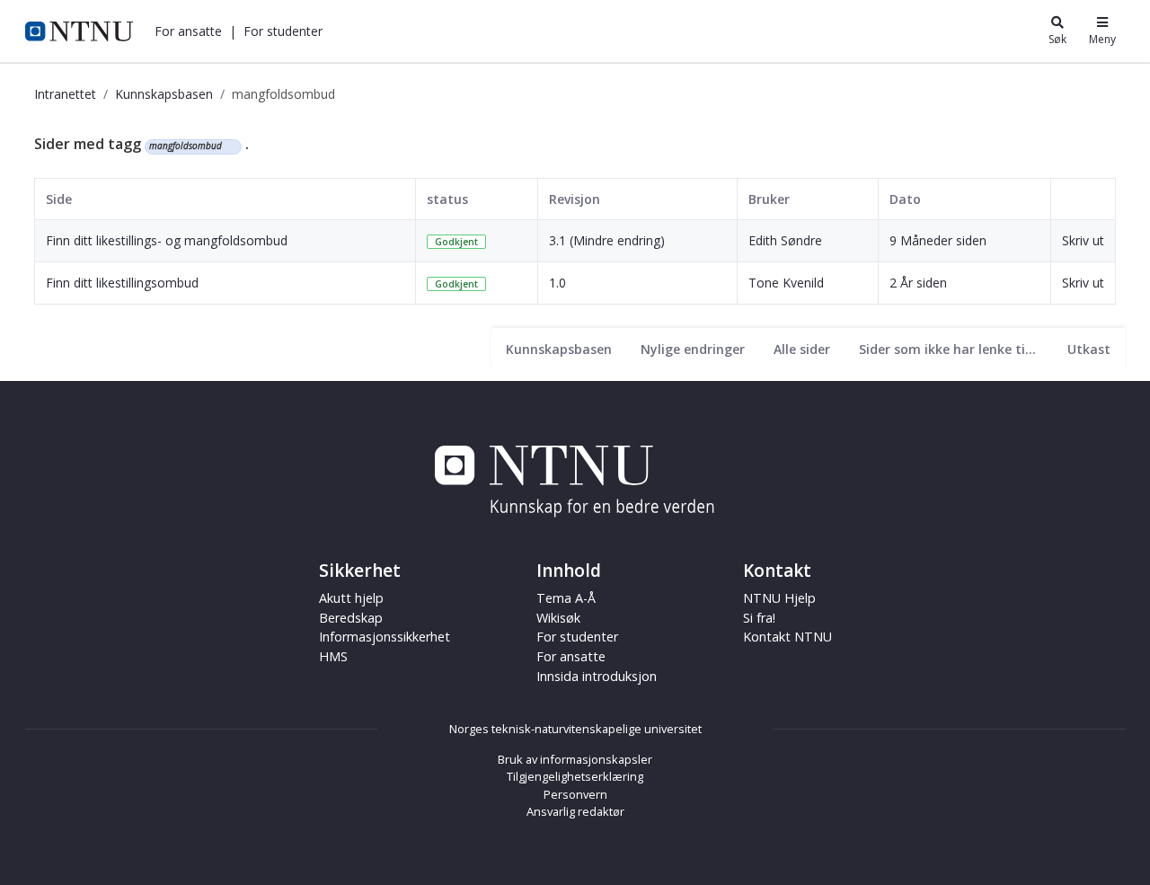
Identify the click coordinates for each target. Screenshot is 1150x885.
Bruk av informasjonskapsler (575, 759)
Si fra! (759, 617)
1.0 (557, 282)
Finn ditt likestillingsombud (122, 282)
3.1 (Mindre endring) (607, 240)
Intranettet (65, 93)
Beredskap (351, 617)
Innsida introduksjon (596, 676)
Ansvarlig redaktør (575, 811)
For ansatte (571, 656)
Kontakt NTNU (787, 636)
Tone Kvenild (786, 282)
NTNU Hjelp (779, 597)
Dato (905, 199)
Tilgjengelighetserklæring (575, 776)
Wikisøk (558, 617)
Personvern (575, 794)
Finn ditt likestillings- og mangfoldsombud (167, 240)
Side (59, 199)
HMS (333, 656)
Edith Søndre (785, 240)
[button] (188, 31)
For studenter (577, 636)
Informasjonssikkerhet (384, 636)
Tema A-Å (566, 597)
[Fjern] (229, 146)
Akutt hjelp (351, 597)
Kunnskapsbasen (164, 93)
